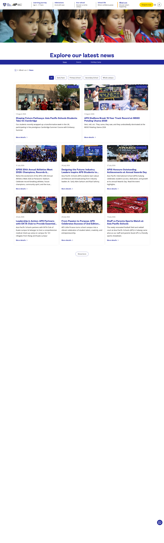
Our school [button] (80, 2)
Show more (82, 254)
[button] (159, 5)
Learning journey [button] (40, 2)
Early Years (61, 78)
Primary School (75, 78)
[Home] (14, 5)
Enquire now (146, 5)
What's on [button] (123, 2)
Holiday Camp (96, 62)
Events (78, 62)
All (51, 78)
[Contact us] (155, 5)
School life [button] (102, 2)
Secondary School (91, 78)
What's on (23, 70)
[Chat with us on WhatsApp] (159, 522)
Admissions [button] (59, 2)
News (65, 62)
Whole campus (108, 78)
